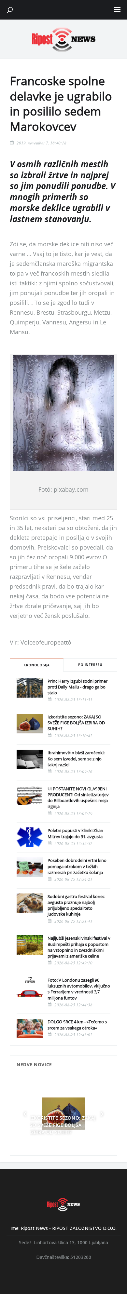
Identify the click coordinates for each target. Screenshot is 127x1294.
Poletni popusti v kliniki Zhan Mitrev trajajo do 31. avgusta (75, 833)
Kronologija (36, 665)
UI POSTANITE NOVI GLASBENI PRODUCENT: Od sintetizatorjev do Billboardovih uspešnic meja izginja (78, 798)
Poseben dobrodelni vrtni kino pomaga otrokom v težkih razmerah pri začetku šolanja (77, 866)
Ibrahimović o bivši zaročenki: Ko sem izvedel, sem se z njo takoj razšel (76, 758)
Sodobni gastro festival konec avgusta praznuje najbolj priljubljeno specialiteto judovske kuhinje (76, 905)
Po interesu (90, 664)
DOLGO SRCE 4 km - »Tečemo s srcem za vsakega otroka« (77, 1024)
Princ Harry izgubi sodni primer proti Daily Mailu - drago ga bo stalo (77, 687)
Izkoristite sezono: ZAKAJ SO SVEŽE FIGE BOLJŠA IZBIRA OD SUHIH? (76, 722)
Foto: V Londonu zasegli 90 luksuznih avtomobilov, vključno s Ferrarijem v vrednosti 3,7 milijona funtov (79, 989)
